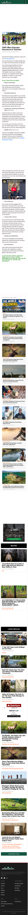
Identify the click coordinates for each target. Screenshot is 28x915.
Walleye (3, 890)
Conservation (5, 744)
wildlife (17, 744)
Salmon (2, 892)
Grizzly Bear (5, 701)
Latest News (4, 901)
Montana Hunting (18, 768)
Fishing (4, 652)
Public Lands (10, 820)
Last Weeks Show (14, 846)
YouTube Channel (19, 883)
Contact (2, 906)
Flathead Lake (6, 846)
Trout (2, 888)
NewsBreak (17, 890)
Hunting (12, 744)
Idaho (10, 701)
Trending (18, 847)
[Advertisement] (14, 19)
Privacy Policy (18, 901)
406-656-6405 (14, 714)
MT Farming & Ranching (6, 903)
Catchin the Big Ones (7, 844)
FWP (3, 570)
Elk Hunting (5, 768)
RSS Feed (17, 888)
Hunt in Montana (6, 608)
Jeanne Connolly (11, 257)
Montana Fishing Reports (9, 847)
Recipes (3, 894)
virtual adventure (9, 58)
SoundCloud (18, 885)
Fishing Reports (17, 844)
